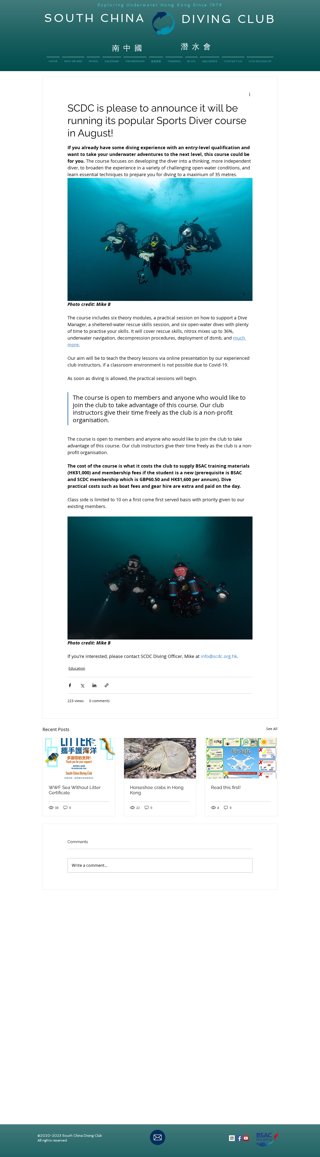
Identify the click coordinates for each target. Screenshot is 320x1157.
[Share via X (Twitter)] (82, 685)
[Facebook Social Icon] (239, 1138)
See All (272, 728)
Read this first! (226, 787)
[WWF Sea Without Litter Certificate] (79, 758)
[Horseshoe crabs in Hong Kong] (160, 758)
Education (76, 668)
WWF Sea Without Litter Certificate (74, 790)
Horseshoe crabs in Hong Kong (157, 790)
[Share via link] (106, 685)
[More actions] (249, 94)
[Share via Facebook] (70, 685)
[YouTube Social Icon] (246, 1138)
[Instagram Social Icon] (232, 1138)
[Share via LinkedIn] (94, 685)
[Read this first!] (241, 758)
